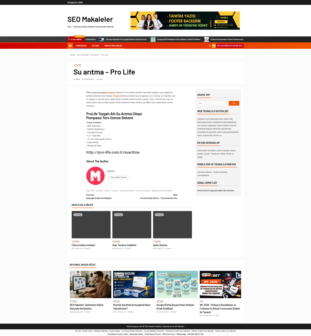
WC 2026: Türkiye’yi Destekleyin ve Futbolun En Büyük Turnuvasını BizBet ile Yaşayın (220, 308)
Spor (201, 301)
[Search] (209, 45)
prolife (107, 191)
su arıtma (114, 191)
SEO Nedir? (73, 301)
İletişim (95, 46)
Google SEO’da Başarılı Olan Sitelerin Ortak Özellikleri (168, 39)
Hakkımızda (81, 46)
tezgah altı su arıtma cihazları (162, 191)
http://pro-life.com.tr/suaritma (113, 152)
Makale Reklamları (113, 46)
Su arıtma (109, 92)
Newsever (167, 326)
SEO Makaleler (90, 19)
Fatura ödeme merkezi (83, 245)
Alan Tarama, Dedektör (124, 245)
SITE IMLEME (77, 65)
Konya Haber (114, 331)
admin (78, 79)
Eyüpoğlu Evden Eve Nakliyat (98, 196)
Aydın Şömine (160, 245)
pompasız (99, 191)
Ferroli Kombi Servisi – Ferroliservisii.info (158, 196)
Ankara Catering (101, 331)
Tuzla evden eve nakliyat (225, 331)
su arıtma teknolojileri (127, 191)
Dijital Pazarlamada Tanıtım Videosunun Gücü (219, 39)
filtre (92, 191)
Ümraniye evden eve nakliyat (178, 331)
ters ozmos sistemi (143, 191)
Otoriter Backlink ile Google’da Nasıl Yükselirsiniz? (116, 39)
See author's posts (119, 177)
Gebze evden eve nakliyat (202, 331)
